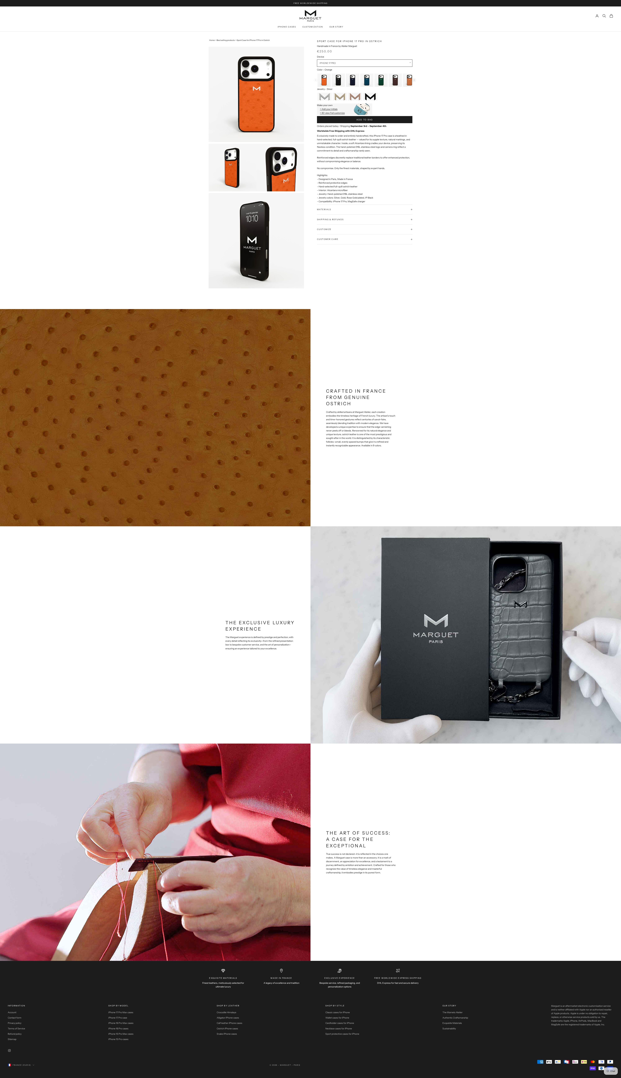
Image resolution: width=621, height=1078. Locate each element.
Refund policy (15, 1033)
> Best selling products (225, 40)
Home (212, 40)
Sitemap (12, 1039)
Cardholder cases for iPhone (339, 1023)
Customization (312, 27)
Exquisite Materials (452, 1023)
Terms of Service (16, 1028)
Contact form (14, 1017)
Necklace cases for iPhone (338, 1028)
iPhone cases (287, 27)
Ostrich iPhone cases (227, 1028)
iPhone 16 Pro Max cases (120, 1023)
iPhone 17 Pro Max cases (120, 1012)
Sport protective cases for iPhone (342, 1033)
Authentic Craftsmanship (455, 1017)
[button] (364, 63)
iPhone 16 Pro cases (118, 1028)
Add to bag (364, 119)
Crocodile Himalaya (226, 1012)
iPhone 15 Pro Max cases (120, 1033)
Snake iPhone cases (227, 1033)
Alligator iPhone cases (228, 1017)
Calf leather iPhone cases (229, 1023)
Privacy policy (14, 1023)
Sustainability (449, 1028)
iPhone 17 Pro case (117, 1017)
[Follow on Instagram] (9, 1050)
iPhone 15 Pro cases (118, 1039)
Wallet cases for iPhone (337, 1017)
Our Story (336, 27)
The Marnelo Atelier (452, 1012)
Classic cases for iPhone (337, 1012)
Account (12, 1012)
